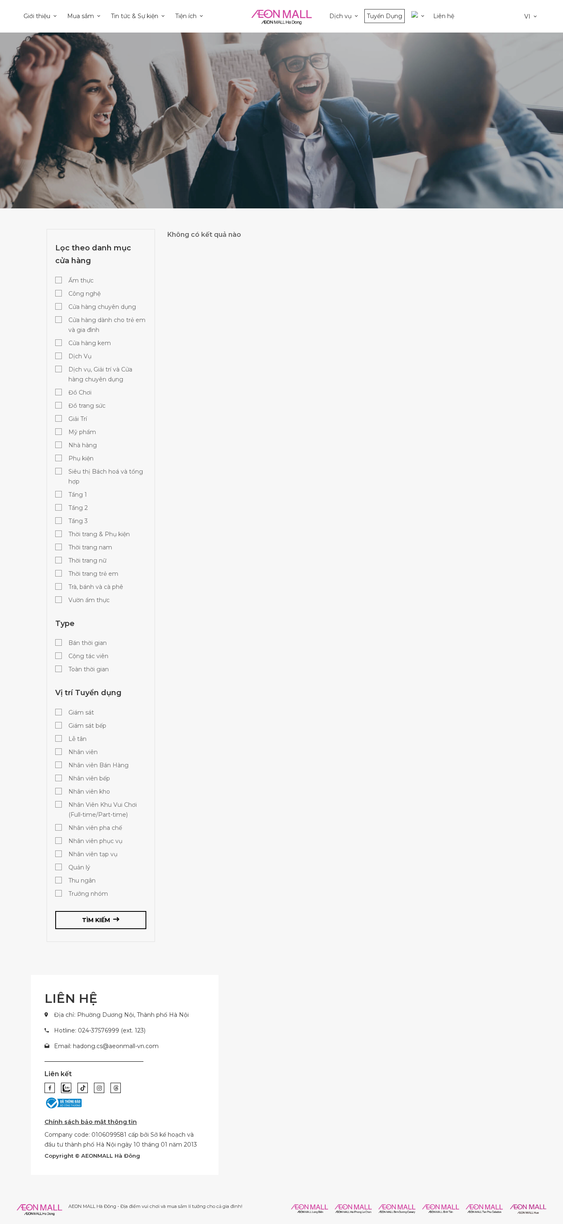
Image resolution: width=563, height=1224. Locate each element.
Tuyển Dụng (384, 16)
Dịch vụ (340, 16)
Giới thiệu (36, 16)
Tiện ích (186, 16)
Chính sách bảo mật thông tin (91, 1122)
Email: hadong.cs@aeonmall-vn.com (106, 1046)
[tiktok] (82, 1088)
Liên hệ (443, 16)
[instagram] (99, 1088)
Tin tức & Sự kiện (134, 16)
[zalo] (66, 1088)
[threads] (115, 1088)
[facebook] (50, 1088)
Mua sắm (80, 16)
